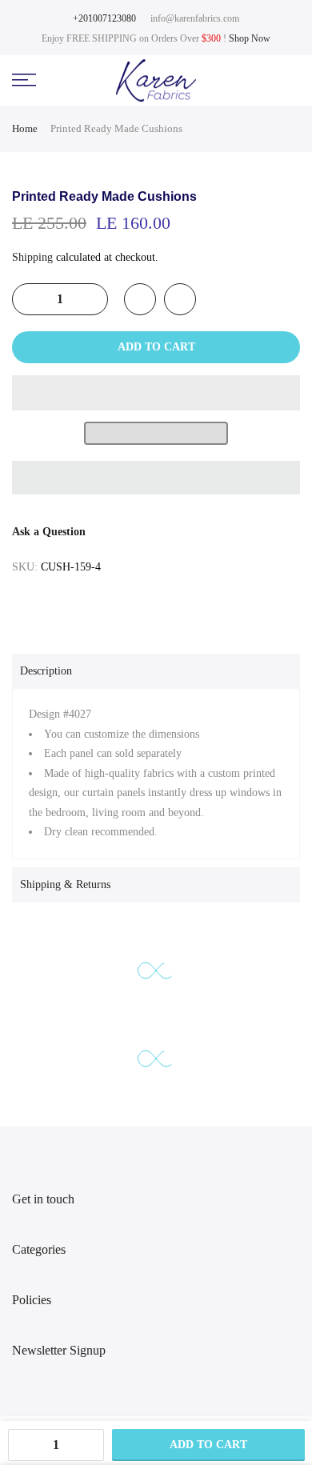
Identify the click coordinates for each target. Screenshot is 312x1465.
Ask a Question (49, 532)
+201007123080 (104, 18)
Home (25, 128)
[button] (156, 392)
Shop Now (249, 38)
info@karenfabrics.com (194, 18)
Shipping (32, 257)
